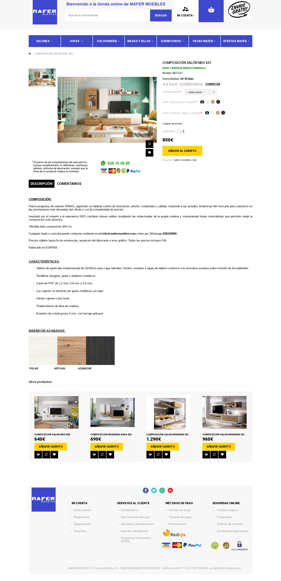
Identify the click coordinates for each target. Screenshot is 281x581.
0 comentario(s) (191, 84)
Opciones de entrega (135, 517)
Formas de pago (180, 510)
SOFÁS (75, 41)
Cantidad (168, 131)
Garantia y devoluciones (137, 524)
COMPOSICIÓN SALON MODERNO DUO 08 (225, 434)
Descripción (42, 184)
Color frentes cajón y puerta (181, 113)
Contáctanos (129, 510)
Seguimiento (82, 524)
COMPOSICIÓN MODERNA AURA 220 (111, 434)
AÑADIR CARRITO (51, 446)
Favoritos (80, 531)
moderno (186, 159)
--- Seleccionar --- (195, 92)
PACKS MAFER (203, 41)
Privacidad (224, 517)
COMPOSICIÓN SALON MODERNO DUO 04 (169, 434)
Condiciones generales (233, 531)
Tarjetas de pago (180, 517)
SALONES (43, 41)
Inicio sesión (82, 510)
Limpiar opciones (172, 123)
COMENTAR (212, 84)
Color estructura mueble (178, 102)
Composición (171, 91)
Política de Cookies (230, 524)
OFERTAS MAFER (235, 41)
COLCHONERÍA (107, 41)
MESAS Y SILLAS (139, 41)
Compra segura (227, 510)
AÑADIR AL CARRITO (182, 150)
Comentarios (69, 184)
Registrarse (82, 517)
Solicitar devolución (134, 531)
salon (177, 159)
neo (194, 159)
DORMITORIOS (171, 41)
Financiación (177, 524)
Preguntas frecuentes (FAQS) (136, 539)
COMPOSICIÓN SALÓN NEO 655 (52, 434)
